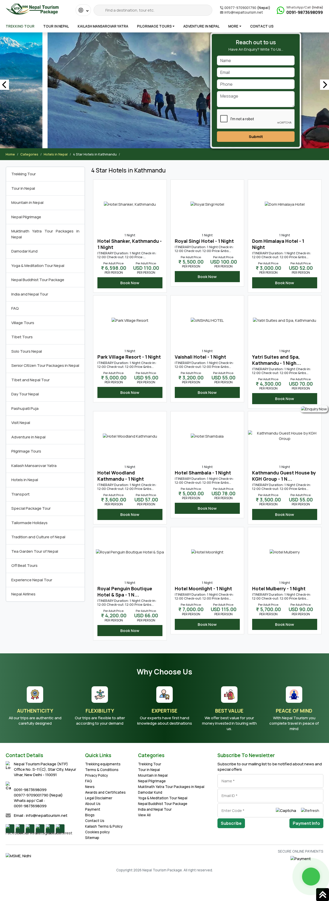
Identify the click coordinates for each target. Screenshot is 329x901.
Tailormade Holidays (29, 522)
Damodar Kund (24, 251)
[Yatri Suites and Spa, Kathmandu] (284, 320)
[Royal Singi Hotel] (207, 204)
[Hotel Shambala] (207, 435)
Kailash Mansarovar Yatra (103, 26)
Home (10, 154)
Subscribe (231, 823)
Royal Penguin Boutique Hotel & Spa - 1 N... (124, 591)
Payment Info (306, 823)
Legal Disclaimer (98, 798)
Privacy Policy (96, 775)
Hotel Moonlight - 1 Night (203, 588)
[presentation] (4, 85)
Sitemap (92, 837)
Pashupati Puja (25, 408)
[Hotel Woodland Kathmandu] (130, 435)
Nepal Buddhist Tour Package (37, 279)
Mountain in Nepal (27, 202)
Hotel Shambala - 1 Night (203, 473)
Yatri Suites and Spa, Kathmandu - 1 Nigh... (276, 360)
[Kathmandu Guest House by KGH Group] (284, 435)
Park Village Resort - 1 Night (129, 357)
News (90, 786)
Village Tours (22, 322)
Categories (29, 154)
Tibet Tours (22, 337)
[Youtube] (50, 828)
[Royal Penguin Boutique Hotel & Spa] (130, 551)
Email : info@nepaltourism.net (40, 815)
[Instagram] (40, 828)
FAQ (15, 308)
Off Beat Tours (24, 565)
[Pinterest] (60, 828)
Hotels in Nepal (56, 154)
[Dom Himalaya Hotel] (285, 204)
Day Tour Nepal (25, 394)
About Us (92, 803)
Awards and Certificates (105, 792)
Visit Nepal (20, 422)
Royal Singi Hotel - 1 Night (204, 241)
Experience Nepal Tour (31, 580)
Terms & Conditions (101, 769)
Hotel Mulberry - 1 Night (279, 588)
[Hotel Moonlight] (207, 551)
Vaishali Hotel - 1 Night (200, 357)
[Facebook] (10, 828)
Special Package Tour (31, 508)
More (233, 26)
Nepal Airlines (23, 594)
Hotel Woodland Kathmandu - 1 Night (120, 476)
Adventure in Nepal (201, 26)
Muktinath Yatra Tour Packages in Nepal (171, 786)
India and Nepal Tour (29, 294)
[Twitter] (20, 828)
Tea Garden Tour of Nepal (34, 551)
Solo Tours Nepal (26, 351)
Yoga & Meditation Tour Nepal (37, 265)
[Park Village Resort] (130, 320)
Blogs (90, 815)
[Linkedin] (30, 828)
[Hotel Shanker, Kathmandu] (130, 204)
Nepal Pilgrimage (26, 217)
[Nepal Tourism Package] (32, 8)
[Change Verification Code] (310, 810)
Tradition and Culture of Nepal (38, 537)
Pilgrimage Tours (154, 26)
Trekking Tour (20, 26)
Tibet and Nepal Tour (30, 380)
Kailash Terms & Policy (104, 826)
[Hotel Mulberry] (285, 551)
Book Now (129, 282)
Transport (20, 494)
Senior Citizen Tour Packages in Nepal (45, 365)
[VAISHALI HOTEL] (207, 320)
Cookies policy (97, 832)
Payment (92, 809)
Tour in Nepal (56, 26)
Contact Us (261, 26)
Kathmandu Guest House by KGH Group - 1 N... (284, 476)
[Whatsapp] (311, 877)
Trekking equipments (103, 764)
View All (144, 815)
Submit (256, 136)
